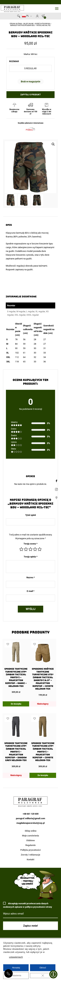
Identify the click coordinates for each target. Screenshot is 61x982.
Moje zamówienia (30, 835)
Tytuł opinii (30, 515)
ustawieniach (16, 957)
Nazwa (30, 577)
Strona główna (16, 24)
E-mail (30, 591)
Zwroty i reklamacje (30, 854)
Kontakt (30, 859)
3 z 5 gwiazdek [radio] (30, 549)
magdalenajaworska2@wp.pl (30, 823)
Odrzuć (42, 967)
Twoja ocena (30, 543)
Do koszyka (16, 704)
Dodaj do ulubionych (7, 644)
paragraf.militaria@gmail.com (30, 818)
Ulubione (30, 840)
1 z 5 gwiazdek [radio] (21, 549)
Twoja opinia (30, 556)
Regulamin (30, 845)
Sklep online (28, 24)
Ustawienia (16, 975)
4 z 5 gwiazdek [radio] (35, 549)
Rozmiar (14, 61)
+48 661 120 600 (8, 973)
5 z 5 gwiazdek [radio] (40, 549)
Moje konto (37, 16)
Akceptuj (16, 967)
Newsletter (34, 16)
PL (27, 16)
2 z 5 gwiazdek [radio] (26, 549)
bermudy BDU (22, 233)
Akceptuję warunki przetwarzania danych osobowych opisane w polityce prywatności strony (27, 905)
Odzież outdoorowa (42, 24)
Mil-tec (34, 54)
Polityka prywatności (30, 850)
